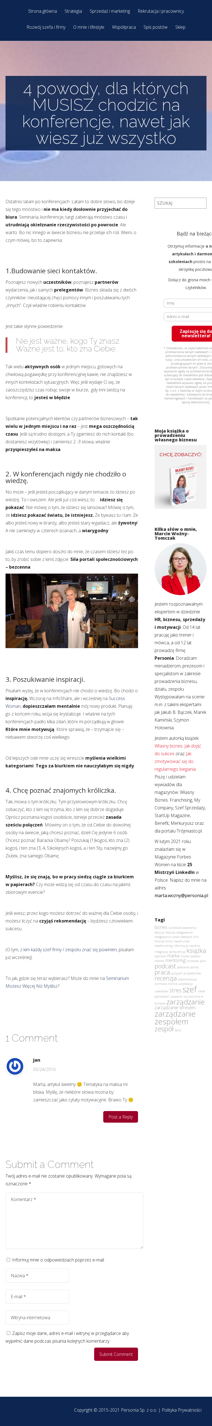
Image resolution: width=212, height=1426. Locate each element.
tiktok (201, 991)
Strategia (73, 11)
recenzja (166, 978)
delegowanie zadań (167, 937)
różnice (172, 984)
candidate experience (182, 928)
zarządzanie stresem (175, 1007)
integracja (161, 952)
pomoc (194, 967)
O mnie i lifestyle (88, 27)
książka (196, 950)
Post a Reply (120, 1117)
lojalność (160, 956)
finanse (159, 941)
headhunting (164, 946)
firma (169, 941)
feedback (186, 937)
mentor (160, 961)
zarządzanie (185, 1002)
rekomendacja (187, 979)
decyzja (160, 932)
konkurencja (177, 952)
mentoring (176, 960)
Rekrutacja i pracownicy (161, 11)
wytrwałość (162, 996)
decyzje (170, 932)
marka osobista (190, 956)
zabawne (176, 996)
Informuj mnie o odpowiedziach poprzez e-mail (58, 1260)
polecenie (183, 967)
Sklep (180, 27)
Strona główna (42, 11)
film (196, 937)
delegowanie (184, 932)
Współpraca (124, 27)
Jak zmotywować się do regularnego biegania (175, 761)
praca (162, 972)
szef (189, 989)
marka (173, 956)
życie (178, 1030)
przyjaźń (176, 973)
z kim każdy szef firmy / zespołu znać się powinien (68, 950)
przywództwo (192, 973)
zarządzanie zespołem (175, 1017)
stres (175, 990)
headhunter (182, 941)
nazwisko (193, 961)
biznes (161, 927)
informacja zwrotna (187, 946)
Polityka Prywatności (182, 1410)
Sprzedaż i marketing (110, 11)
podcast (165, 966)
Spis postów (156, 27)
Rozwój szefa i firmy (45, 27)
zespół (164, 1028)
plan (203, 961)
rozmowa (161, 984)
